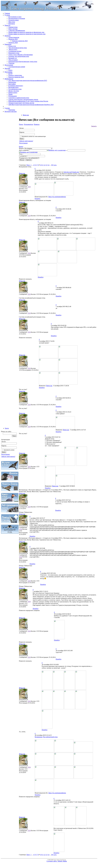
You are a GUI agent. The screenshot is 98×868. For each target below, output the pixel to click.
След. (55, 165)
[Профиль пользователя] (23, 183)
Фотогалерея (9, 65)
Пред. (28, 165)
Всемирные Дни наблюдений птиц (46, 737)
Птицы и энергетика (15, 75)
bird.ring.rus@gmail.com (71, 172)
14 (48, 165)
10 (41, 165)
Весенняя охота (13, 87)
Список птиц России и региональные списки (23, 99)
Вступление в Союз (14, 17)
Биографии (12, 84)
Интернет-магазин (11, 111)
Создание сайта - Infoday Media (57, 861)
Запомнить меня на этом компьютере (34, 136)
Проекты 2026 (13, 42)
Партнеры (11, 110)
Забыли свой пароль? (8, 456)
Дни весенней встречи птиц (17, 48)
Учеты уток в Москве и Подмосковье (20, 54)
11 (43, 165)
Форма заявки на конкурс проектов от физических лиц (26, 32)
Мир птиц (11, 22)
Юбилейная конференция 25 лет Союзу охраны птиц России (28, 101)
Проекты (7, 35)
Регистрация (5, 454)
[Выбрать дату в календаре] (56, 150)
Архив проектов (13, 37)
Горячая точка (13, 27)
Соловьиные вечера (14, 51)
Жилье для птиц (13, 91)
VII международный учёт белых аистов (21, 103)
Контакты (11, 23)
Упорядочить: (23, 158)
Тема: (20, 154)
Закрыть (94, 126)
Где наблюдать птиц (15, 89)
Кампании (8, 44)
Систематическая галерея (16, 66)
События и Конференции (16, 30)
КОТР (10, 73)
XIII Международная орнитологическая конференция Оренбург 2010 (30, 104)
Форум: (21, 148)
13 (46, 165)
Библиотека (12, 82)
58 (52, 165)
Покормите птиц (13, 53)
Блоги (10, 70)
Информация (9, 79)
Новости (7, 25)
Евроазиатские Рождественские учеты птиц (22, 61)
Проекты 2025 (13, 39)
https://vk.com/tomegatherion (57, 196)
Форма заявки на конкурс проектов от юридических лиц (26, 34)
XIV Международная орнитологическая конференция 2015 (27, 80)
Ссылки (7, 108)
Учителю (11, 63)
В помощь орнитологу (15, 85)
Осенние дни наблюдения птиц (18, 56)
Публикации (12, 96)
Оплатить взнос (13, 20)
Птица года (12, 46)
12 (44, 165)
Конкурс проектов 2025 (20, 41)
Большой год (12, 58)
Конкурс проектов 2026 (16, 77)
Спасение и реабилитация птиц (18, 98)
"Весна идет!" (13, 49)
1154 (29, 187)
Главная (7, 13)
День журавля (13, 60)
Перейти (37, 198)
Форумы (7, 68)
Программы (8, 72)
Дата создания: (24, 150)
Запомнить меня (9, 450)
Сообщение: (23, 156)
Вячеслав (26, 115)
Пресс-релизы (13, 29)
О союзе (7, 15)
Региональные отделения (16, 18)
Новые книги (12, 92)
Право (10, 94)
